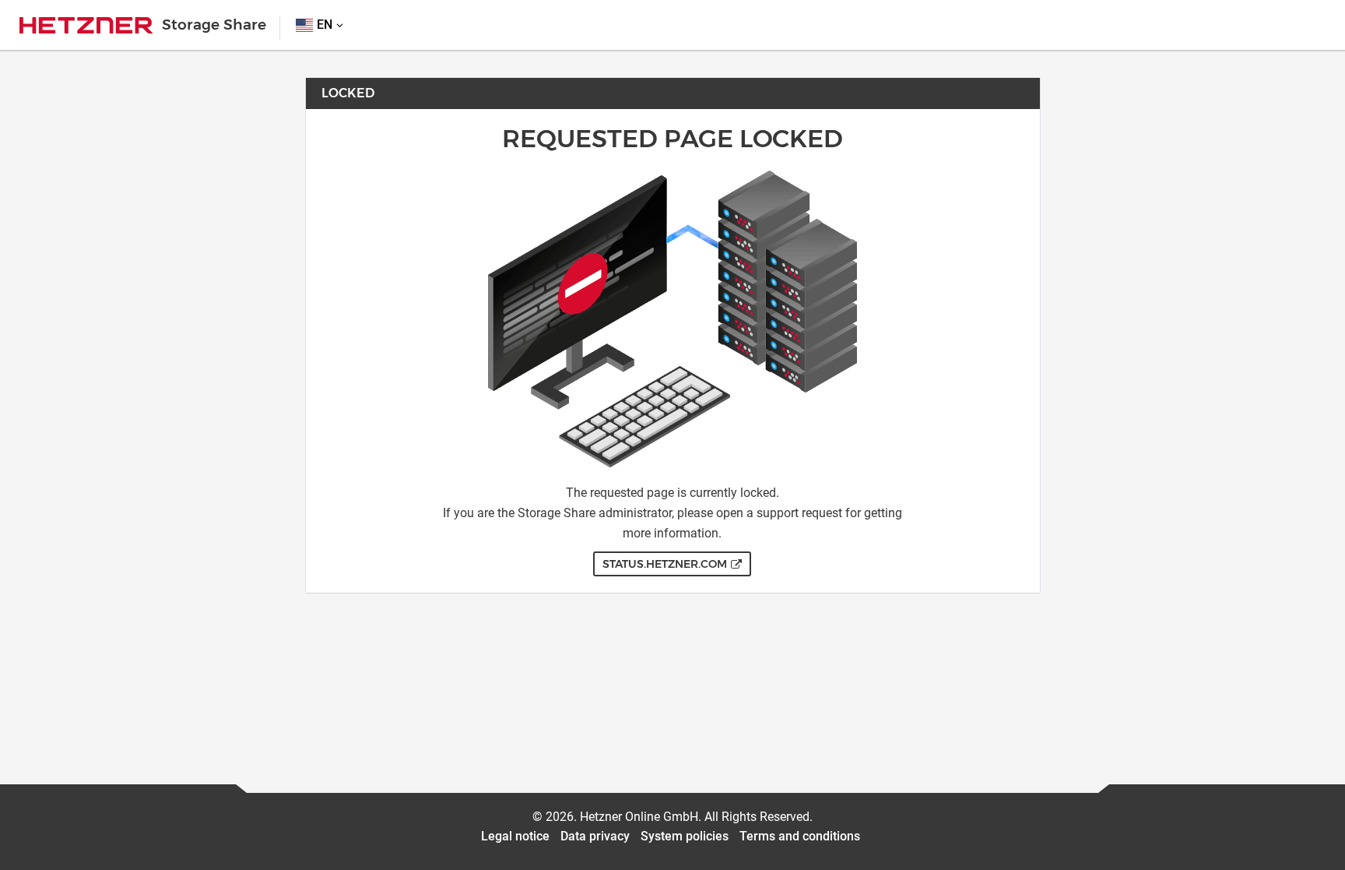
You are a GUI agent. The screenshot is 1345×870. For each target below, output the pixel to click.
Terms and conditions (799, 836)
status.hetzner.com (664, 564)
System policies (685, 836)
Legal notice (515, 836)
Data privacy (595, 836)
